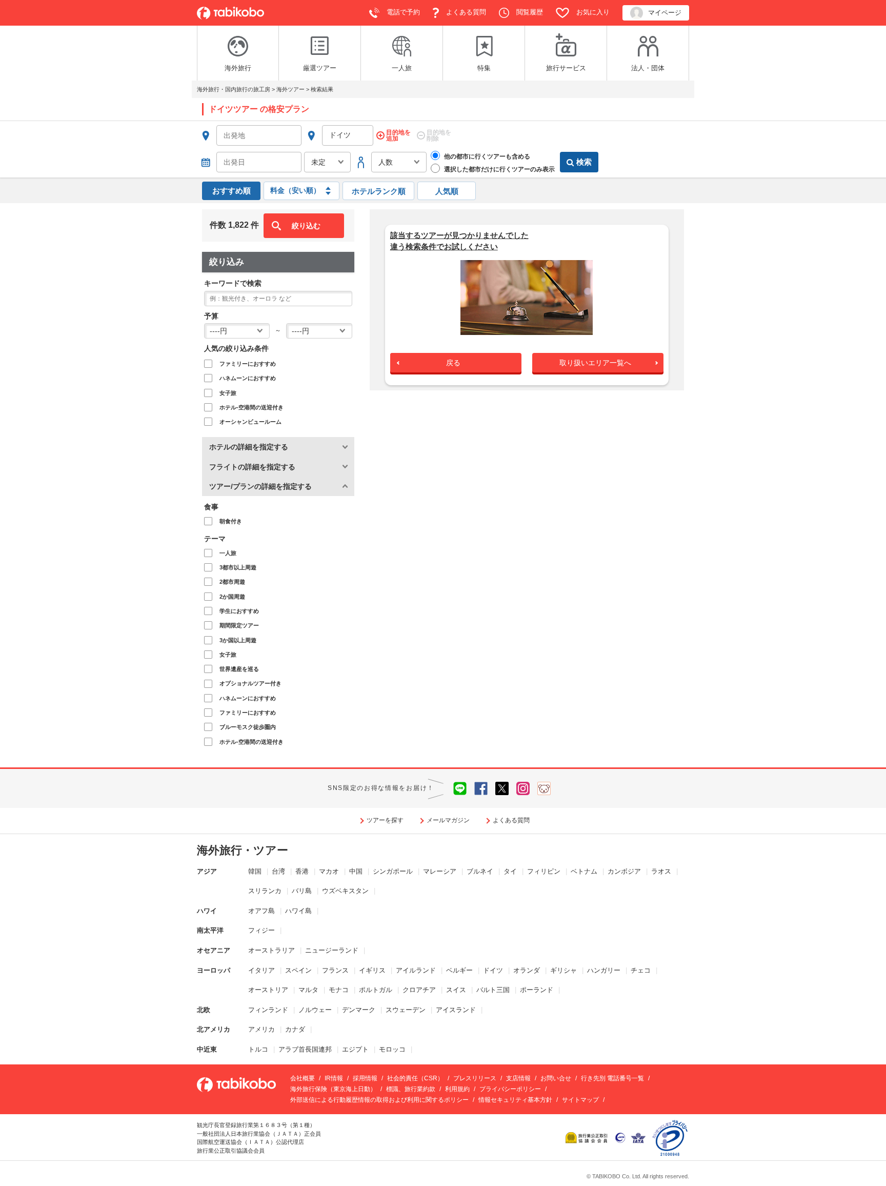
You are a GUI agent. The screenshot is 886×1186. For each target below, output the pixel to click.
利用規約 (457, 1089)
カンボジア (624, 871)
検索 (584, 161)
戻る (453, 363)
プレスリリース (474, 1078)
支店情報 (518, 1078)
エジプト (355, 1049)
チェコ (641, 970)
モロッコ (392, 1049)
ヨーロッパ (213, 970)
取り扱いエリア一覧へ (595, 363)
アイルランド (416, 970)
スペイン (298, 970)
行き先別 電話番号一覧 (612, 1078)
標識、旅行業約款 (410, 1089)
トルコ (258, 1049)
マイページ (664, 12)
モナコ (339, 990)
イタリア (261, 970)
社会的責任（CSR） (415, 1078)
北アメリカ (213, 1029)
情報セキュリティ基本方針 (515, 1099)
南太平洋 (210, 930)
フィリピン (543, 871)
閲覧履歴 (528, 12)
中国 (356, 871)
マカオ (329, 871)
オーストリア (268, 990)
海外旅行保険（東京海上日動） (333, 1089)
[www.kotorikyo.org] (588, 1137)
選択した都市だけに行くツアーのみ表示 (498, 169)
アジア (207, 871)
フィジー (261, 930)
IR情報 (334, 1078)
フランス (335, 970)
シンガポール (393, 871)
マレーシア (439, 871)
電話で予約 (402, 12)
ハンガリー (603, 970)
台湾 (278, 871)
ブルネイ (480, 871)
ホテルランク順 (379, 191)
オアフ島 (261, 911)
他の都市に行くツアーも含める (486, 156)
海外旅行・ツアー (242, 850)
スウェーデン (406, 1010)
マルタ (308, 990)
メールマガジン (448, 820)
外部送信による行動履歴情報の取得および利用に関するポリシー (379, 1099)
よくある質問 (465, 12)
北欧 (203, 1010)
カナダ (295, 1029)
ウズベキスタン (345, 891)
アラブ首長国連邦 (305, 1049)
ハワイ (207, 911)
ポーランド (536, 990)
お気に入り (592, 12)
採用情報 (365, 1078)
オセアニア (213, 950)
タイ (510, 871)
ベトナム (584, 871)
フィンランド (268, 1010)
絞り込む (306, 226)
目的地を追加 (398, 135)
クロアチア (419, 990)
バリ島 (302, 891)
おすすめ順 (231, 190)
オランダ (526, 970)
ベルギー (459, 970)
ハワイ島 (298, 911)
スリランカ (264, 891)
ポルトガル (375, 990)
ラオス (661, 871)
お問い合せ (555, 1078)
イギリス (372, 970)
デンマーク (358, 1010)
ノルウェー (315, 1010)
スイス (456, 990)
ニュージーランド (331, 950)
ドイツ (493, 970)
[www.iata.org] (638, 1137)
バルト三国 (493, 990)
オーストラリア (271, 950)
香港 (302, 871)
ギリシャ (563, 970)
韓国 (254, 871)
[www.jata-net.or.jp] (620, 1137)
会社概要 (302, 1078)
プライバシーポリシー (510, 1089)
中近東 (207, 1049)
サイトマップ (580, 1099)
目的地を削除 (439, 135)
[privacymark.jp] (670, 1137)
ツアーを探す (385, 820)
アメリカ (261, 1029)
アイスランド (456, 1010)
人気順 (446, 191)
